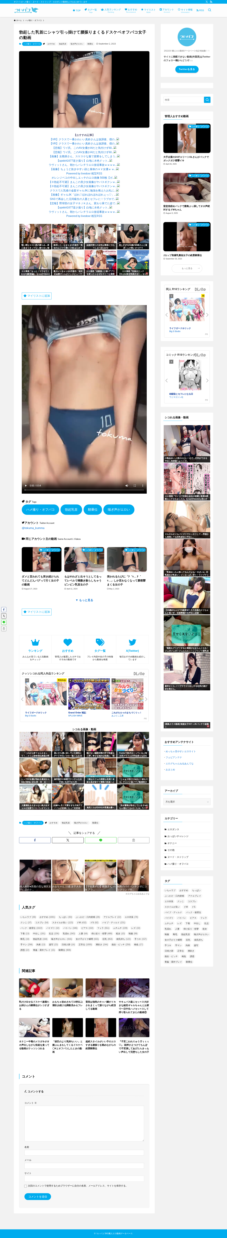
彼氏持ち (123, 939)
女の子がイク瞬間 (87, 939)
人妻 (83, 933)
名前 (26, 1147)
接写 (53, 944)
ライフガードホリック (36, 712)
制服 (133, 933)
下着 (24, 933)
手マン (26, 944)
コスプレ (41, 922)
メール (27, 1160)
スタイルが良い (62, 922)
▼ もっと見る (84, 600)
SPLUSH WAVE (75, 715)
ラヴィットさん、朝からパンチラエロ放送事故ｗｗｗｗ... (83, 164)
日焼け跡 (68, 944)
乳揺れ (69, 933)
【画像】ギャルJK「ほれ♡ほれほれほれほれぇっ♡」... (83, 194)
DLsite (139, 674)
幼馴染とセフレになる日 (181, 393)
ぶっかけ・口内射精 (88, 917)
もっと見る (187, 268)
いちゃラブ (28, 917)
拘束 (40, 944)
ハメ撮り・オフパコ (32, 44)
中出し (39, 933)
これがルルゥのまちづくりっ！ (127, 712)
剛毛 (24, 939)
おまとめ (170, 769)
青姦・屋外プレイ (44, 950)
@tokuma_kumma (33, 528)
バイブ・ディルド (113, 922)
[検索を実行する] (207, 100)
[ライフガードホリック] (46, 694)
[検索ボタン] (209, 10)
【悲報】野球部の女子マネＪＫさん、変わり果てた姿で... (83, 203)
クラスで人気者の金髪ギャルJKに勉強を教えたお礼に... (83, 190)
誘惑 (24, 950)
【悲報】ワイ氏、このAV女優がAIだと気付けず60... (83, 147)
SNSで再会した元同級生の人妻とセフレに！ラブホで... (83, 199)
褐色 (138, 944)
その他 (171, 850)
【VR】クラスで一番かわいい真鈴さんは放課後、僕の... (83, 139)
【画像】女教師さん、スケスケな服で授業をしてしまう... (83, 156)
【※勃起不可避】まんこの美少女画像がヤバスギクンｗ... (83, 182)
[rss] (211, 2)
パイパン (70, 928)
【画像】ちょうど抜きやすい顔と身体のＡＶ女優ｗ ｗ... (83, 169)
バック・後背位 (31, 928)
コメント (30, 1103)
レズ (135, 928)
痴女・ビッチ (121, 944)
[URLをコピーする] (133, 840)
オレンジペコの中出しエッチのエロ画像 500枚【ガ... (83, 177)
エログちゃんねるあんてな (180, 763)
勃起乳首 (62, 44)
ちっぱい (65, 917)
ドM (81, 922)
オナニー (172, 843)
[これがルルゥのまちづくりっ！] (132, 694)
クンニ (25, 922)
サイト (27, 1173)
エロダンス (173, 829)
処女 (120, 933)
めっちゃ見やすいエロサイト (181, 751)
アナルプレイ (112, 917)
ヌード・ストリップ (178, 857)
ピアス (87, 928)
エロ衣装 (131, 917)
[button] (35, 840)
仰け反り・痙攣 (101, 933)
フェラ (103, 928)
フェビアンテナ (174, 757)
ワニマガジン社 (176, 397)
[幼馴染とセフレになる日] (190, 376)
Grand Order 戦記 (77, 712)
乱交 (54, 933)
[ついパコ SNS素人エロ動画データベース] (26, 10)
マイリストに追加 (38, 295)
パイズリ (52, 928)
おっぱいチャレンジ (178, 836)
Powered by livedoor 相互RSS (84, 173)
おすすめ (51, 44)
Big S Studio (30, 715)
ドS (94, 922)
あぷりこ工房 (117, 715)
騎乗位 (90, 44)
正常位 (85, 944)
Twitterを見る (187, 69)
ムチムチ (120, 928)
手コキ (140, 939)
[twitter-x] (207, 2)
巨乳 (108, 939)
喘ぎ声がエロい (77, 44)
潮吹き (102, 944)
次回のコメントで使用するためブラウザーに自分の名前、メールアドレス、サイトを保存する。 (78, 1185)
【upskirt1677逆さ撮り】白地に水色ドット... (83, 160)
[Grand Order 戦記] (89, 694)
